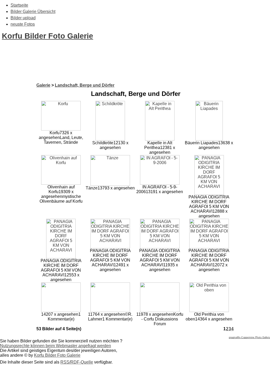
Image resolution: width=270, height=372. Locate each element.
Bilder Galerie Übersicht (33, 11)
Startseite (19, 5)
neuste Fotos (23, 24)
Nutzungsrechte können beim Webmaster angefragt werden (55, 345)
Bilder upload (23, 18)
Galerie (43, 85)
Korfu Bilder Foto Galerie (47, 36)
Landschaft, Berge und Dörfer (84, 85)
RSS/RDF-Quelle (76, 362)
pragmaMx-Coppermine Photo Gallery (249, 337)
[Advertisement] (96, 71)
